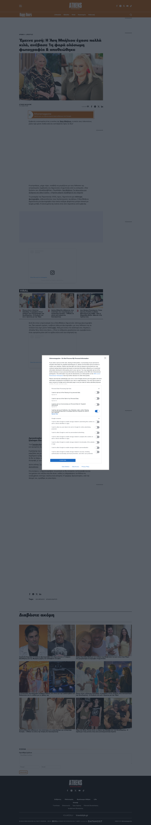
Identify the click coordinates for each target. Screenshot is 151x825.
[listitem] (75, 389)
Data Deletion (65, 466)
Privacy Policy (85, 466)
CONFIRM (63, 460)
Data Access (75, 466)
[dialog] (75, 412)
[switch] (97, 392)
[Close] (105, 358)
